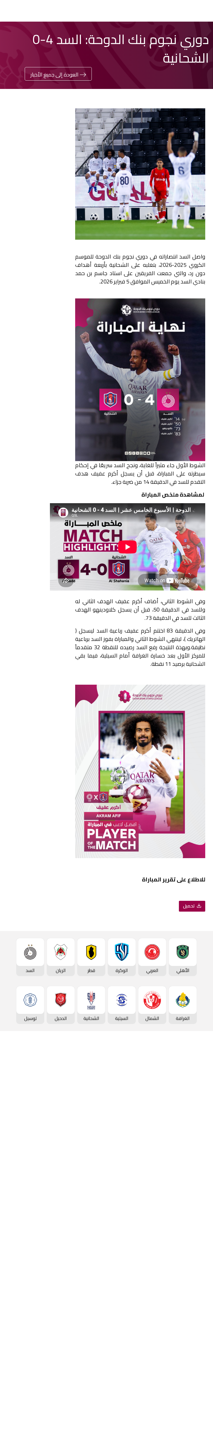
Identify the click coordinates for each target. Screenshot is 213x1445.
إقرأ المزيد (51, 206)
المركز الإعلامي (192, 1324)
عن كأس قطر (194, 1232)
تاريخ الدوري (196, 1121)
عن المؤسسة (93, 1287)
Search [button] (26, 10)
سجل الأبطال (195, 1140)
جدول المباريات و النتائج (185, 1094)
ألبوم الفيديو (195, 1305)
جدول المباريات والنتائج (85, 1094)
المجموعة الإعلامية (188, 1315)
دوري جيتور (96, 1084)
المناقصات (96, 1305)
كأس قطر (198, 1195)
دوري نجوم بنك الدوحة (186, 1084)
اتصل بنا (199, 1379)
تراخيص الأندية (92, 1343)
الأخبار (202, 1287)
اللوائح (100, 1352)
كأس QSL (97, 1195)
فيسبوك (87, 436)
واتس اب (32, 436)
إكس (89, 453)
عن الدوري (197, 1131)
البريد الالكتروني (27, 453)
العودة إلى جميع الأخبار (54, 75)
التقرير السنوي (92, 1324)
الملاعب (199, 1159)
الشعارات (199, 1333)
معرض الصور (195, 1296)
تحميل (189, 906)
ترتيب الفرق (196, 1103)
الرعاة (202, 1168)
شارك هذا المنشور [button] (37, 418)
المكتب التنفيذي (90, 1296)
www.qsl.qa (111, 1432)
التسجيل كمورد (92, 1333)
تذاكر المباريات (194, 1149)
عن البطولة (95, 1241)
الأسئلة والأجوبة (191, 1388)
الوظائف (98, 1315)
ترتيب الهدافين (193, 1112)
